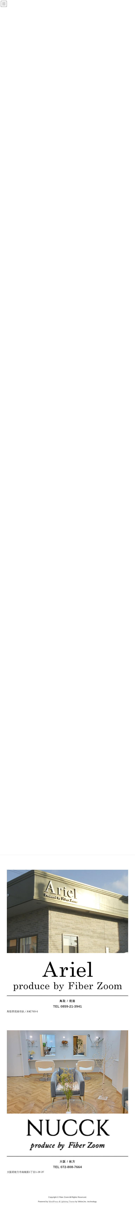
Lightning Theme (68, 1201)
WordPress (53, 1201)
